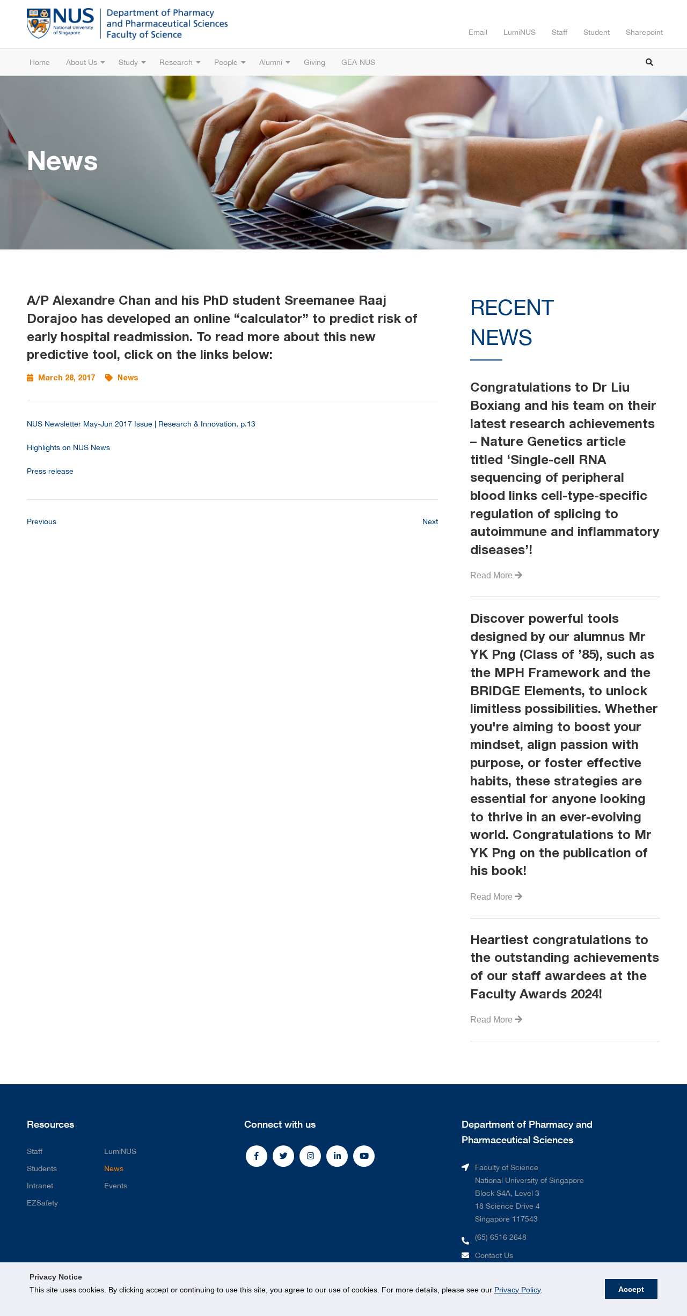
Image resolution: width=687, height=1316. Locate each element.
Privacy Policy (517, 1289)
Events (115, 1185)
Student (596, 32)
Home (40, 62)
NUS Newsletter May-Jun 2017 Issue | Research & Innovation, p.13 (141, 424)
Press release (50, 471)
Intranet (40, 1185)
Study (128, 62)
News (113, 1168)
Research (176, 62)
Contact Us (494, 1255)
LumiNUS (519, 32)
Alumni (270, 62)
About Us (81, 62)
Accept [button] (631, 1289)
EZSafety (42, 1203)
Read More (492, 575)
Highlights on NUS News (68, 447)
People (226, 62)
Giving (314, 62)
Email (478, 32)
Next (430, 521)
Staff (559, 32)
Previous (41, 521)
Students (42, 1168)
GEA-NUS (358, 62)
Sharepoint (644, 32)
